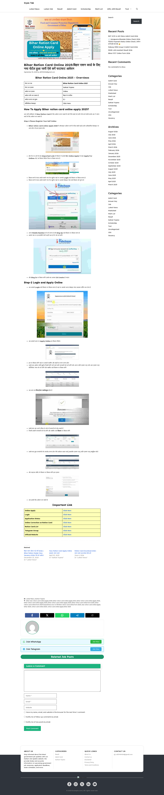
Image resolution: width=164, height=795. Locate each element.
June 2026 (112, 138)
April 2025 (112, 181)
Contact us (88, 757)
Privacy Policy (89, 762)
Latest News (34, 9)
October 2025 (113, 163)
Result (59, 9)
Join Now (96, 642)
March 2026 (112, 147)
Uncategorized (113, 112)
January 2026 (113, 153)
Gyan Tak (29, 3)
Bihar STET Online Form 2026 (119, 53)
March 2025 (112, 185)
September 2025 (114, 166)
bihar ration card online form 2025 (83, 603)
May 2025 (112, 178)
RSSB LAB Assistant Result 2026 (120, 50)
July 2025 (111, 172)
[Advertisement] (62, 579)
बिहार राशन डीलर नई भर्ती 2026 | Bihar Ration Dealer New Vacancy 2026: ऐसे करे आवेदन (34, 553)
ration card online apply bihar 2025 (59, 607)
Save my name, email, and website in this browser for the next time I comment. (55, 712)
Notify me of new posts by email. (38, 722)
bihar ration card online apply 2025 (59, 603)
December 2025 (114, 157)
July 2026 (111, 135)
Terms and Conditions (92, 765)
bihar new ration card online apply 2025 (39, 601)
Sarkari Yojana (40, 599)
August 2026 (113, 132)
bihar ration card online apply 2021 (64, 601)
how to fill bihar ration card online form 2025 (66, 605)
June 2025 (112, 175)
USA (109, 115)
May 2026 (112, 141)
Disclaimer (88, 760)
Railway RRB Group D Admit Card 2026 (123, 47)
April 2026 (112, 144)
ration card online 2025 (39, 607)
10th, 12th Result (114, 9)
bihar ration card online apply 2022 (88, 601)
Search (110, 17)
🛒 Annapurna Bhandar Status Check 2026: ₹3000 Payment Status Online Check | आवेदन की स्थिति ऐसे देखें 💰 (124, 41)
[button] (137, 9)
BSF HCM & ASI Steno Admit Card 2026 (123, 36)
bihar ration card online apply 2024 (35, 603)
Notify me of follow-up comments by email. (42, 717)
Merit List (99, 9)
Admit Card (71, 9)
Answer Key (112, 84)
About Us (88, 754)
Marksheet (112, 93)
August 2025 (113, 169)
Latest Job (48, 9)
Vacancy (111, 118)
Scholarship (86, 9)
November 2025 (114, 160)
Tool (127, 9)
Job (109, 87)
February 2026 (113, 150)
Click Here (67, 531)
